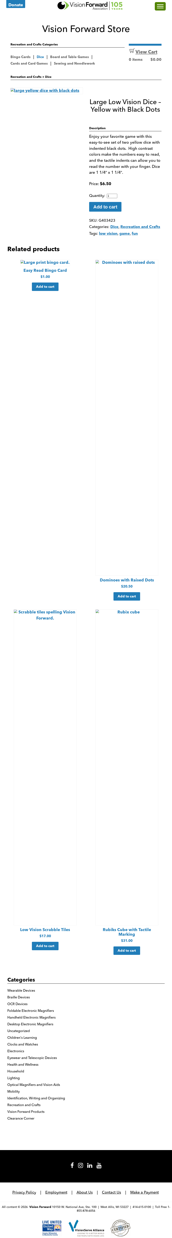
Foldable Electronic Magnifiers (30, 1010)
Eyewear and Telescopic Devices (32, 1058)
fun (135, 234)
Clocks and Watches (22, 1044)
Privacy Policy (24, 1192)
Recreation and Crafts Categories (34, 44)
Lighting (13, 1078)
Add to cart (105, 207)
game (124, 234)
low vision (108, 234)
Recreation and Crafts (26, 77)
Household (15, 1071)
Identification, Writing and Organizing (36, 1098)
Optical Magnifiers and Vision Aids (33, 1085)
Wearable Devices (21, 990)
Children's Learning (22, 1037)
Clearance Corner (20, 1118)
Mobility (13, 1091)
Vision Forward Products (25, 1111)
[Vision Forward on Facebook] (72, 1167)
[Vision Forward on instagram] (80, 1167)
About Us (85, 1192)
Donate (15, 5)
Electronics (15, 1051)
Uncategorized (18, 1031)
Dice (40, 57)
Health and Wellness (22, 1064)
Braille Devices (18, 997)
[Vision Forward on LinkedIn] (89, 1167)
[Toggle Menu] (160, 6)
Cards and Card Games (29, 63)
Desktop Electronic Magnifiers (30, 1024)
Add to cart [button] (45, 287)
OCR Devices (17, 1004)
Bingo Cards (20, 57)
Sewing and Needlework (74, 63)
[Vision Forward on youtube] (99, 1167)
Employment (56, 1192)
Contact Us (111, 1192)
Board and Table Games (69, 57)
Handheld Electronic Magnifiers (31, 1017)
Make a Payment (144, 1192)
